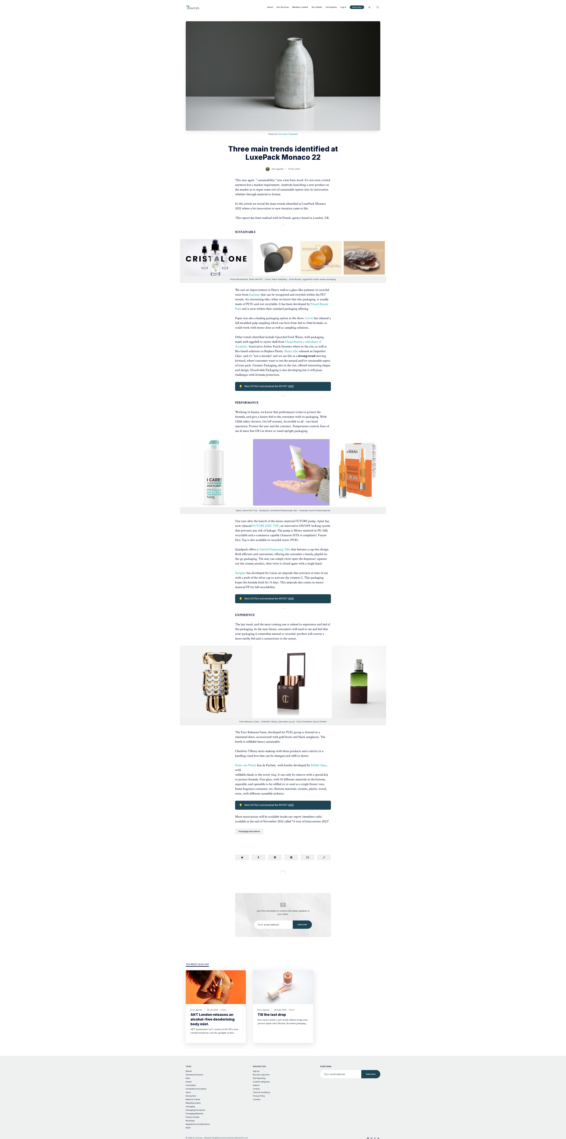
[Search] (377, 7)
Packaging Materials (194, 1113)
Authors (256, 1085)
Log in (343, 7)
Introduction (191, 1096)
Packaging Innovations (249, 831)
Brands (189, 1071)
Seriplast (240, 573)
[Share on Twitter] (242, 857)
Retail (188, 1128)
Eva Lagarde (278, 169)
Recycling (190, 1121)
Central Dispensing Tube (274, 549)
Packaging (190, 1106)
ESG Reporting (259, 1078)
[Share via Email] (308, 857)
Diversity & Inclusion (194, 1075)
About (270, 7)
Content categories (261, 1082)
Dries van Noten (245, 765)
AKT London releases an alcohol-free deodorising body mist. (212, 1019)
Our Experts (331, 7)
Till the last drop (272, 1014)
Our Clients (317, 7)
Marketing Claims (193, 1103)
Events (189, 1082)
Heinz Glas (291, 351)
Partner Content (192, 1117)
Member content (300, 7)
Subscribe (357, 7)
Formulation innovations (196, 1089)
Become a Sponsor (261, 1075)
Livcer (309, 318)
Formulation (191, 1085)
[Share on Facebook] (258, 857)
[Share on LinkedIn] (275, 857)
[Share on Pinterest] (291, 857)
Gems (188, 1092)
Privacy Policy (259, 1096)
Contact (256, 1089)
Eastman (254, 294)
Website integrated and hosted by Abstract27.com (226, 1138)
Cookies (256, 1099)
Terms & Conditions (261, 1092)
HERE (291, 386)
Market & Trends (193, 1099)
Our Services (283, 7)
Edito (188, 1078)
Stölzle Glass (318, 765)
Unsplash (293, 134)
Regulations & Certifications (198, 1124)
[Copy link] (324, 857)
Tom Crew (282, 134)
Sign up (256, 1071)
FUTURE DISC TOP (265, 526)
